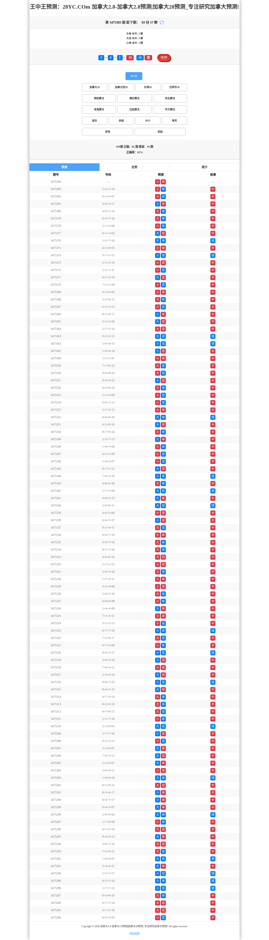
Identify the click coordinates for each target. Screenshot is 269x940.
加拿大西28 (121, 87)
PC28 (134, 76)
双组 (160, 131)
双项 (107, 131)
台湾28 (148, 87)
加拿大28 (95, 87)
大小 (147, 120)
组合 (94, 120)
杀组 (121, 120)
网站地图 (134, 933)
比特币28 (174, 87)
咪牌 (164, 57)
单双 (174, 120)
